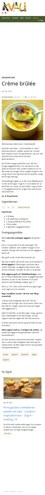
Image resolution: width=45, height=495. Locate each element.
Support (20, 491)
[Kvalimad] (14, 7)
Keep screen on (24, 207)
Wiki (22, 18)
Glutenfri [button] (24, 354)
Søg (41, 20)
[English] (6, 13)
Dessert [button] (15, 354)
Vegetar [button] (6, 360)
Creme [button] (5, 354)
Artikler (15, 18)
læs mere (7, 433)
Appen (35, 18)
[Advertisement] (22, 47)
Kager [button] (34, 354)
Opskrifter (6, 18)
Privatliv (6, 491)
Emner (28, 18)
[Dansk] (2, 13)
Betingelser (13, 491)
